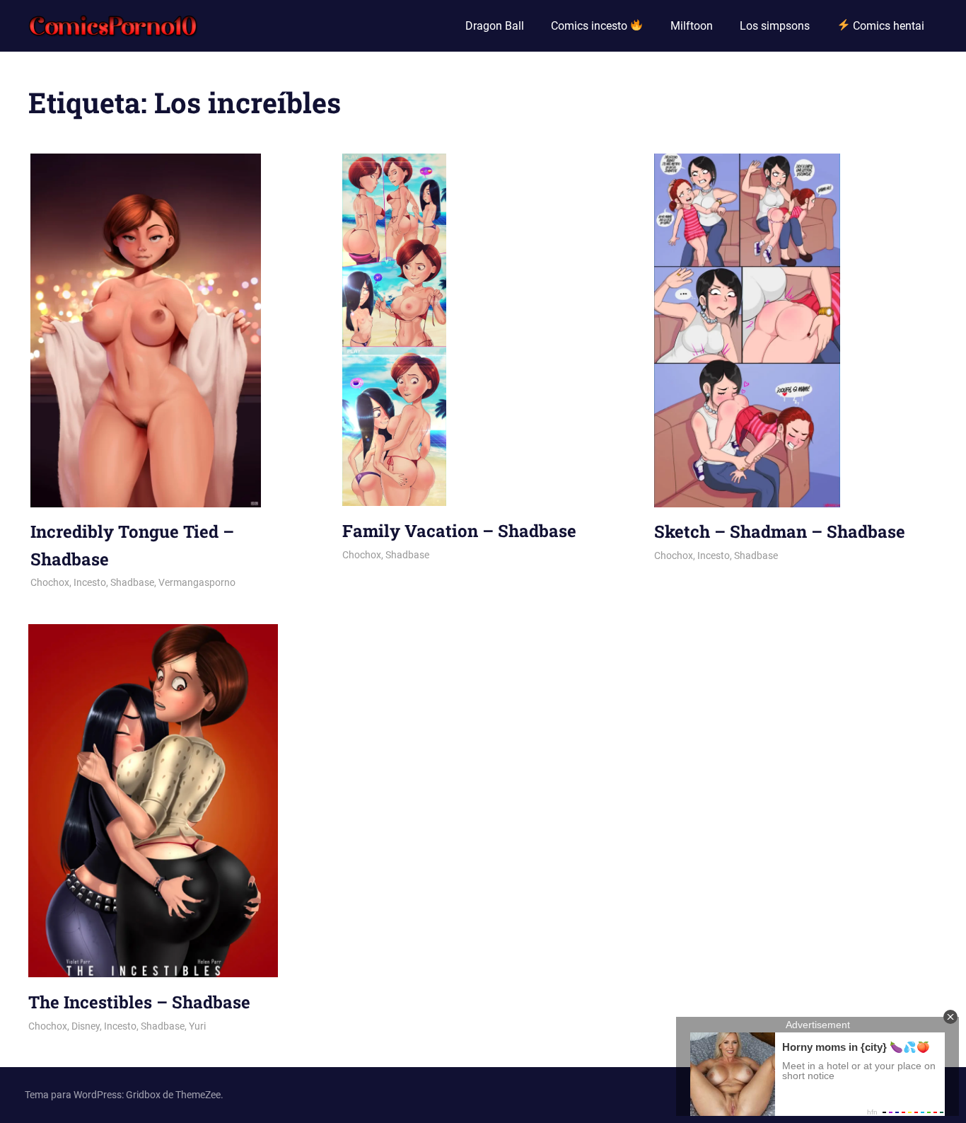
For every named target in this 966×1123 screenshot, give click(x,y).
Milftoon (691, 26)
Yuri (197, 1026)
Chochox (49, 582)
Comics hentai (887, 26)
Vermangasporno (196, 582)
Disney (85, 1026)
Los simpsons (775, 26)
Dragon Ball (494, 26)
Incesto (90, 582)
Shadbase (132, 582)
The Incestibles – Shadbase (139, 1002)
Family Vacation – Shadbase (459, 530)
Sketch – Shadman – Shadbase (779, 531)
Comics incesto (590, 26)
